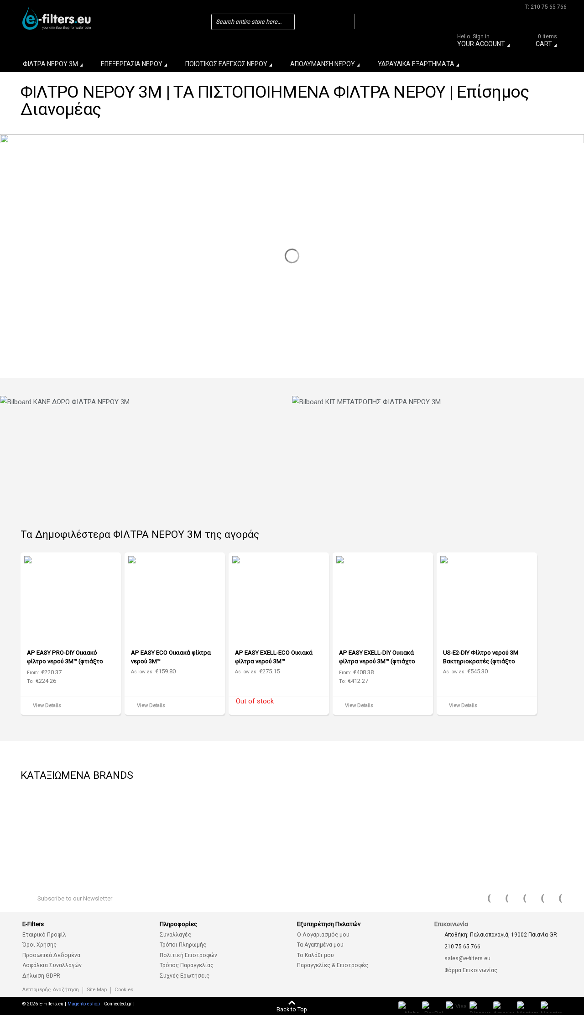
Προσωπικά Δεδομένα (51, 955)
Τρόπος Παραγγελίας (187, 965)
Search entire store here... (249, 21)
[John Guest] (522, 808)
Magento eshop (83, 1004)
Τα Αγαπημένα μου (320, 945)
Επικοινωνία (451, 924)
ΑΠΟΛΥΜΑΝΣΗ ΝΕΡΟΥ (322, 64)
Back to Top (291, 1009)
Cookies (124, 990)
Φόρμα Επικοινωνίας (470, 970)
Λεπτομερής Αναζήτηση (50, 990)
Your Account (481, 41)
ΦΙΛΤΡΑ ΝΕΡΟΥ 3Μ (50, 64)
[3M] (317, 808)
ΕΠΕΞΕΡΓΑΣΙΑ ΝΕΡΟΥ (131, 64)
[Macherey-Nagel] (180, 808)
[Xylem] (248, 808)
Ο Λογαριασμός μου (323, 935)
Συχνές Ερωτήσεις (184, 976)
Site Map (97, 990)
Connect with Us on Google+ (554, 898)
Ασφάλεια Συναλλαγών (52, 965)
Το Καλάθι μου (315, 955)
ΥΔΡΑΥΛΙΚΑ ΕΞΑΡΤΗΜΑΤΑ (416, 64)
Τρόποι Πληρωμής (183, 945)
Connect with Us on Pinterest (536, 898)
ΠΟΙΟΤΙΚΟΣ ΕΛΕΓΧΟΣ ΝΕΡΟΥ (226, 64)
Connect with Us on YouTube (518, 898)
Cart (546, 41)
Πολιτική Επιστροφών (188, 955)
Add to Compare (111, 707)
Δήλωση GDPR (41, 976)
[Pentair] (43, 808)
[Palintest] (43, 845)
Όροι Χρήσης (39, 945)
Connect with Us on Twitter (501, 898)
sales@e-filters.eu (467, 958)
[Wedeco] (385, 808)
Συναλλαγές (175, 935)
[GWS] (454, 808)
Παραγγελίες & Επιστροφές (332, 965)
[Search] (345, 21)
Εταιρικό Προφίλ (44, 935)
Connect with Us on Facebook (483, 898)
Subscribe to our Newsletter (74, 898)
